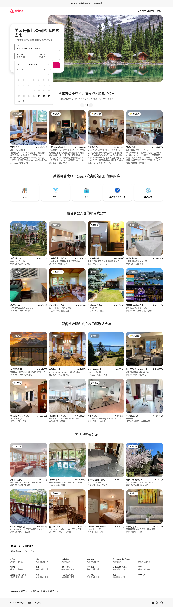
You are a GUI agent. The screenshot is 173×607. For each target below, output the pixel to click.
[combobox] (37, 48)
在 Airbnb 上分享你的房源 (149, 10)
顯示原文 (98, 3)
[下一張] (91, 105)
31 (24, 101)
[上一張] (82, 105)
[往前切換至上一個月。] (19, 64)
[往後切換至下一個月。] (48, 64)
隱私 (30, 602)
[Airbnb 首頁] (16, 11)
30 (19, 101)
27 (39, 96)
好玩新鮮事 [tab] (29, 551)
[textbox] (26, 57)
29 (49, 96)
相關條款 (37, 602)
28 (44, 96)
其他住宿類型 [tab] (15, 551)
